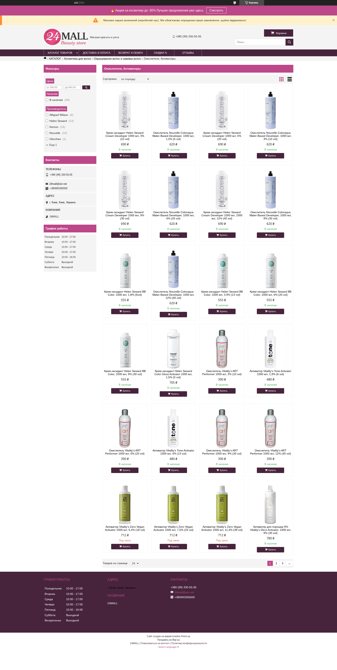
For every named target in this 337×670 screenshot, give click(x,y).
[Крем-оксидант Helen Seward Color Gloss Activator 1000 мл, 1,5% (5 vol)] (173, 349)
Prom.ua (185, 636)
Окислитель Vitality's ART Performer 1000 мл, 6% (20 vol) (125, 452)
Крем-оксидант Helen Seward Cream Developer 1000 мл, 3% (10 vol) (125, 136)
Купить (126, 155)
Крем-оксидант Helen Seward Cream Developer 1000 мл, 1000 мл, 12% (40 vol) (221, 215)
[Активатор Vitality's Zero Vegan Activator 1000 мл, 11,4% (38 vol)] (222, 504)
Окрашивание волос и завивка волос (117, 58)
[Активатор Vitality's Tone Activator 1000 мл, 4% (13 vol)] (173, 428)
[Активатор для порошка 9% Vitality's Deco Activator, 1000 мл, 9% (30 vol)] (270, 504)
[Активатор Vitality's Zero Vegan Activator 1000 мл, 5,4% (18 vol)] (125, 504)
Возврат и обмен (130, 52)
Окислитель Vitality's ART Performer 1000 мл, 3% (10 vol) (222, 372)
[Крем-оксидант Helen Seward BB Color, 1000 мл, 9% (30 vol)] (125, 349)
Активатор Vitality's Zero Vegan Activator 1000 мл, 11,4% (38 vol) (222, 528)
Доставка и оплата (96, 52)
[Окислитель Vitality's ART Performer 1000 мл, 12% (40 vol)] (270, 428)
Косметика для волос (77, 58)
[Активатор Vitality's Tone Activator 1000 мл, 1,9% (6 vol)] (270, 349)
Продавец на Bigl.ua (168, 639)
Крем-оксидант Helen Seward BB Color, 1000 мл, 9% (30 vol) (125, 372)
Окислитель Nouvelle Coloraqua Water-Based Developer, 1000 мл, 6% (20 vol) (173, 215)
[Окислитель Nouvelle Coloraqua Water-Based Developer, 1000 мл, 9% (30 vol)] (270, 190)
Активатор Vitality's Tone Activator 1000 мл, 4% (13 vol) (173, 452)
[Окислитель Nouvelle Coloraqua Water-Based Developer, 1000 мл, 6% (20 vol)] (173, 190)
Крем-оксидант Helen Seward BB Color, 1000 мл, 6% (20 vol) (270, 293)
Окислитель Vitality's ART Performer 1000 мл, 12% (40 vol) (270, 452)
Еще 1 (53, 144)
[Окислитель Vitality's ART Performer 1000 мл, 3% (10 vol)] (222, 349)
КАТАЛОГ (55, 58)
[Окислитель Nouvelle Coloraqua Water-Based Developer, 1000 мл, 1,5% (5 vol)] (173, 110)
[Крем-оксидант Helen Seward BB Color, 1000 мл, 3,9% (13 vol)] (222, 269)
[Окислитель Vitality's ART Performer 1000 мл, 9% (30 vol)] (222, 428)
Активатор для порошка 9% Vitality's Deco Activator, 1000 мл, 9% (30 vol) (270, 530)
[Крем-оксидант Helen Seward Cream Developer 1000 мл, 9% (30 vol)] (125, 190)
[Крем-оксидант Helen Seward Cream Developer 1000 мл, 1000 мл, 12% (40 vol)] (222, 190)
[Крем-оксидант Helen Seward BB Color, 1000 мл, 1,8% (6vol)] (125, 269)
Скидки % (160, 52)
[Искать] (289, 42)
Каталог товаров (60, 52)
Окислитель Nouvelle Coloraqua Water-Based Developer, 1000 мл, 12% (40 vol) (173, 294)
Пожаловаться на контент (155, 643)
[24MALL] (66, 45)
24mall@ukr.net (58, 183)
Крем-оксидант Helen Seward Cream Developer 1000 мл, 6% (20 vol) (222, 136)
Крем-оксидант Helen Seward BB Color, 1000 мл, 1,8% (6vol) (125, 293)
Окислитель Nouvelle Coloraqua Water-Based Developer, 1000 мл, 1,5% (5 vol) (173, 136)
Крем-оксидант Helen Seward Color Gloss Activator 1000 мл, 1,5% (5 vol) (173, 374)
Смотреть (216, 10)
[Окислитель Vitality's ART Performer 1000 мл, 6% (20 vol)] (125, 428)
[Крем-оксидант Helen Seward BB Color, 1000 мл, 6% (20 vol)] (270, 269)
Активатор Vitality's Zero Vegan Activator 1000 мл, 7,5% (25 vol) (173, 528)
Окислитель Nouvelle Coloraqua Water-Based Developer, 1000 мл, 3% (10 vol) (270, 136)
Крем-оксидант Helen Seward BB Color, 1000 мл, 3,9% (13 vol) (222, 293)
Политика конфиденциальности (189, 643)
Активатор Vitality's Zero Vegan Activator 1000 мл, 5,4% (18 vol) (125, 528)
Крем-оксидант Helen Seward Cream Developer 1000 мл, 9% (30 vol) (125, 215)
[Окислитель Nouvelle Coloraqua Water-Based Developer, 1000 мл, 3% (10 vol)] (270, 110)
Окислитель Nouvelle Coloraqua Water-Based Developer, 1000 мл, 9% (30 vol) (270, 215)
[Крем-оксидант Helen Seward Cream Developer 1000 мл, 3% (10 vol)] (125, 110)
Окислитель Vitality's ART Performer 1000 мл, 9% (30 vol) (222, 452)
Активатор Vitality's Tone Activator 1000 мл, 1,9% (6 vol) (270, 372)
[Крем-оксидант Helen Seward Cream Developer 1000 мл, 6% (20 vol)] (222, 110)
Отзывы (188, 52)
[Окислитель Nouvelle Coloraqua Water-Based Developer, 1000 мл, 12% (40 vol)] (173, 269)
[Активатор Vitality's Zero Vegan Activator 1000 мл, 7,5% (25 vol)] (173, 504)
